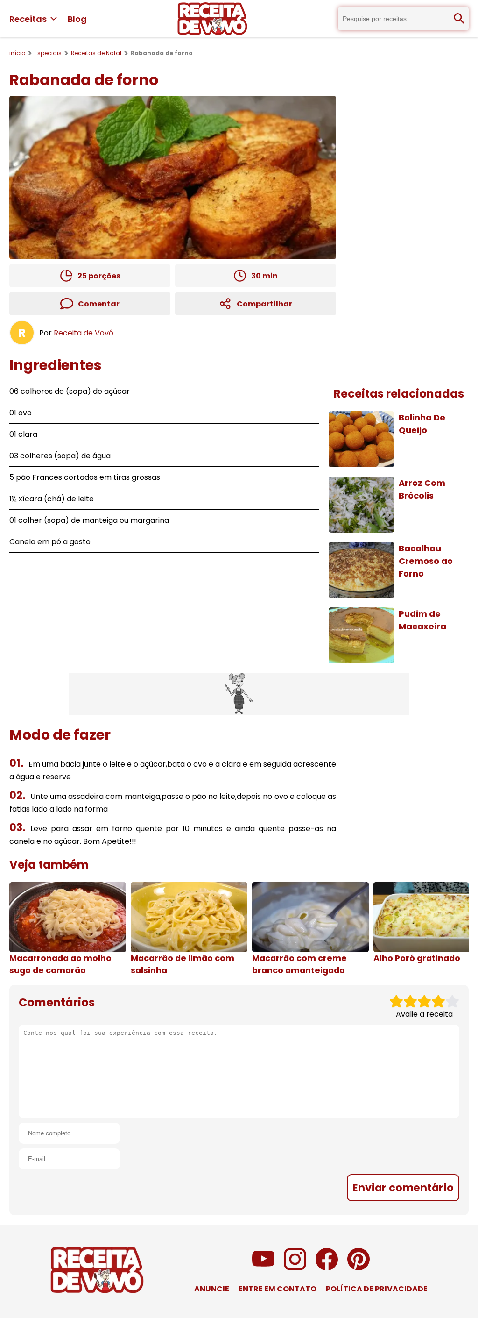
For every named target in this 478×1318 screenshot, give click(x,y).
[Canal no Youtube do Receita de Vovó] (263, 1267)
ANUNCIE (211, 1288)
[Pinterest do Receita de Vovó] (358, 1267)
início (17, 53)
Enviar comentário (403, 1187)
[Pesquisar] (459, 18)
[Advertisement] (239, 694)
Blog (77, 19)
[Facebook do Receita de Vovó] (327, 1267)
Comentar (99, 304)
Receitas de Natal (96, 53)
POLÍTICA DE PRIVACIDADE (377, 1288)
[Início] (212, 18)
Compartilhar (264, 304)
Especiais (48, 53)
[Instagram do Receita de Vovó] (295, 1267)
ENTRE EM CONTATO (277, 1288)
